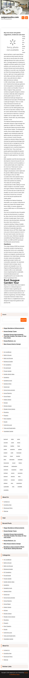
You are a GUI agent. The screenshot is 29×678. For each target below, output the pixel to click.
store (12, 483)
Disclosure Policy (8, 508)
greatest (5, 452)
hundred (18, 456)
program (13, 479)
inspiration (20, 459)
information (11, 459)
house (11, 456)
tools (13, 486)
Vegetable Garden (8, 431)
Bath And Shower (8, 358)
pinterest (6, 476)
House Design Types (10, 331)
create (12, 442)
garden (5, 449)
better (12, 439)
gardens (20, 449)
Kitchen (6, 402)
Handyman (7, 387)
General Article (7, 383)
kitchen (20, 462)
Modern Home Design (9, 409)
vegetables (6, 490)
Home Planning (8, 393)
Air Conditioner (7, 352)
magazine (6, 469)
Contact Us (7, 501)
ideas (5, 459)
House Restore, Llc (10, 341)
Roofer (5, 422)
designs (5, 446)
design (18, 442)
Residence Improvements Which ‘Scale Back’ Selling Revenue (14, 547)
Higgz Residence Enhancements (14, 328)
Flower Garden (7, 371)
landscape (6, 466)
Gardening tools (8, 380)
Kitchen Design (8, 406)
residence (20, 479)
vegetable (20, 486)
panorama (20, 473)
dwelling (12, 446)
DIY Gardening (7, 364)
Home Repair (7, 396)
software (5, 483)
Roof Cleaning (7, 418)
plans (19, 476)
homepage (19, 452)
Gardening (6, 377)
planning (13, 476)
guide (12, 452)
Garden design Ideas (9, 374)
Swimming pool (8, 425)
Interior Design (7, 399)
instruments (6, 462)
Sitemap (6, 511)
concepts (6, 442)
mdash (21, 469)
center (18, 439)
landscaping (14, 466)
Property (6, 415)
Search (4, 314)
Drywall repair (7, 368)
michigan (6, 473)
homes (5, 456)
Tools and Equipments (9, 428)
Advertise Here (7, 505)
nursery (12, 473)
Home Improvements (9, 390)
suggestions (19, 483)
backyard (6, 439)
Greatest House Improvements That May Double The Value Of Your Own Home (15, 336)
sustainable (6, 486)
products (6, 479)
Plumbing (6, 412)
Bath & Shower (7, 355)
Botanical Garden (8, 361)
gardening (12, 449)
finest (18, 446)
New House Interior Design (12, 344)
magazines (13, 469)
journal (13, 462)
